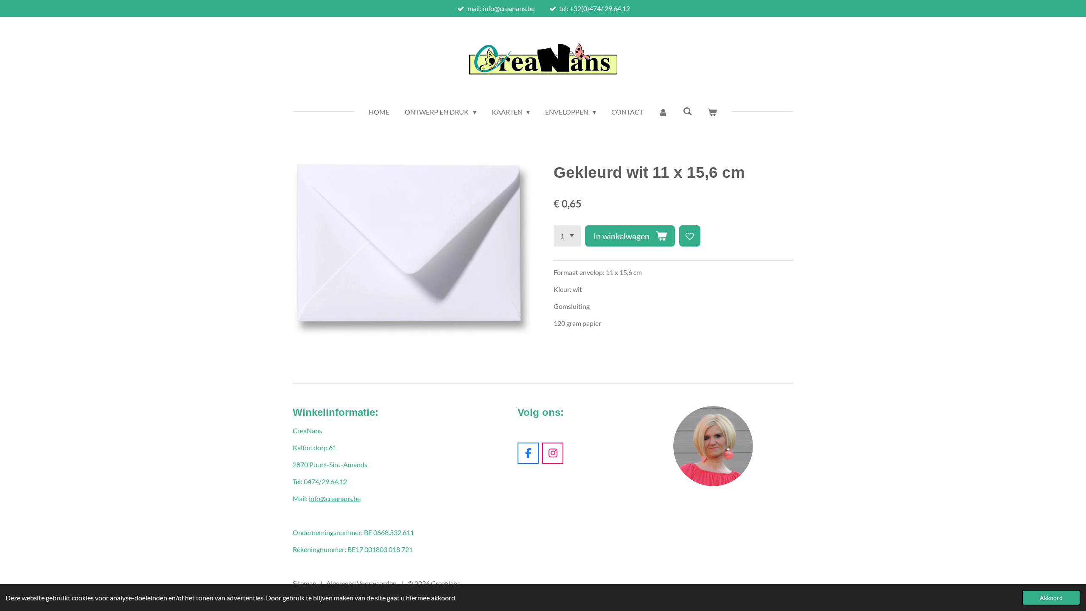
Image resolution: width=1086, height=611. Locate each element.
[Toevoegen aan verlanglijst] (689, 236)
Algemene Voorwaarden (361, 583)
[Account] (663, 112)
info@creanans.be (335, 498)
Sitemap (304, 583)
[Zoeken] (687, 111)
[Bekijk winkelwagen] (712, 112)
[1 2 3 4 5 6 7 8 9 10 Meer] (567, 236)
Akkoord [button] (1051, 597)
